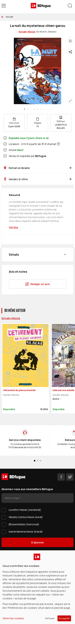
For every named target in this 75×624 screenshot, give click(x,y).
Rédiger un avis (40, 284)
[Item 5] (40, 109)
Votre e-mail (11, 498)
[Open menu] (3, 5)
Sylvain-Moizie (27, 31)
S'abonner (37, 542)
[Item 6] (44, 109)
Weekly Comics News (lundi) (26, 517)
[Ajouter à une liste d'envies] (70, 41)
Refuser (50, 618)
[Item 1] (27, 109)
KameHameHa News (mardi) (26, 531)
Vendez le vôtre (18, 179)
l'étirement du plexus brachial (19, 390)
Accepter (64, 618)
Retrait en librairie (19, 168)
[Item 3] (34, 109)
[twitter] (70, 477)
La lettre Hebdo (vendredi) (25, 510)
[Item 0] (24, 109)
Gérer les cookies (13, 618)
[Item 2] (30, 109)
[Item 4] (37, 109)
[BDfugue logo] (41, 5)
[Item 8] (50, 109)
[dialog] (37, 587)
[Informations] (58, 143)
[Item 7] (47, 109)
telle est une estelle (63, 390)
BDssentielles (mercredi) (24, 524)
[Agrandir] (70, 101)
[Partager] (70, 52)
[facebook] (61, 477)
